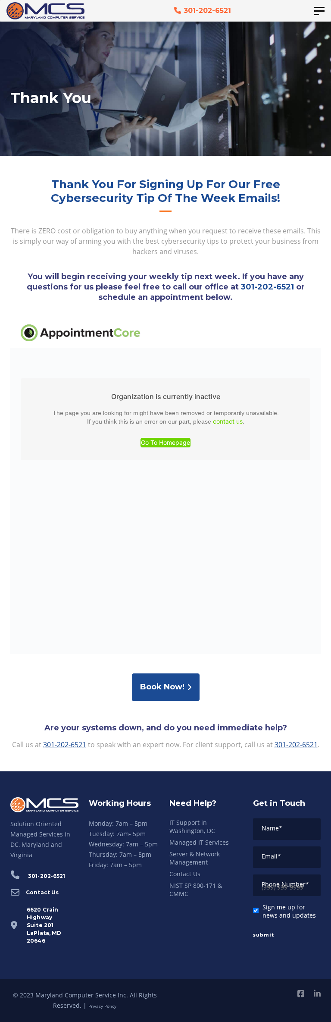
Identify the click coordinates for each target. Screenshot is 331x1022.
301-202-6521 (267, 287)
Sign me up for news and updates (289, 911)
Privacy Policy (102, 1006)
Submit (263, 934)
